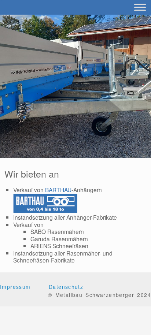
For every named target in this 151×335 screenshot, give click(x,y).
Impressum (15, 286)
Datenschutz (66, 286)
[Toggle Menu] (140, 7)
